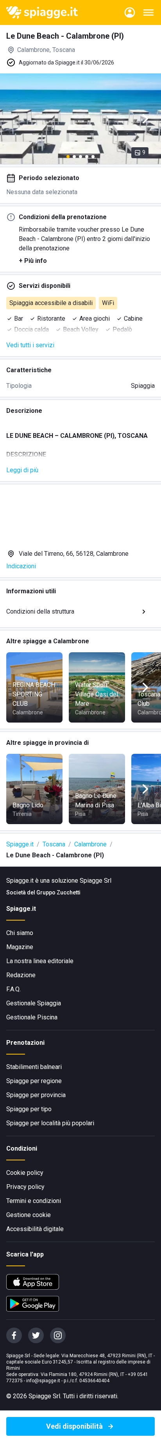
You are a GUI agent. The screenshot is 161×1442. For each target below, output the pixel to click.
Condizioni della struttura (40, 611)
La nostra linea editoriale (39, 961)
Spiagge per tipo (29, 1109)
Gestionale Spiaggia (33, 1003)
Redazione (21, 975)
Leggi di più (22, 470)
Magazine (19, 947)
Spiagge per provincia (36, 1095)
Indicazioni (21, 566)
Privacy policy (25, 1186)
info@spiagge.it (43, 1380)
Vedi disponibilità (74, 1426)
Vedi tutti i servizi (30, 345)
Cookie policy (24, 1172)
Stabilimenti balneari (34, 1067)
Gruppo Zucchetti (58, 892)
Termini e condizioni (33, 1201)
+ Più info (33, 260)
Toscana (54, 844)
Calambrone (90, 844)
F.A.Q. (13, 989)
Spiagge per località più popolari (50, 1123)
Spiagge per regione (34, 1081)
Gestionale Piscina (31, 1017)
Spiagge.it (20, 844)
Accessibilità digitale (35, 1229)
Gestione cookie (28, 1215)
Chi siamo (19, 933)
